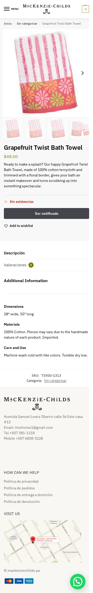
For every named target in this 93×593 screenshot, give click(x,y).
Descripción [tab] (14, 253)
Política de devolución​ (22, 501)
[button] (85, 9)
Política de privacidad (21, 481)
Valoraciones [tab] (18, 264)
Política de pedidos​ (19, 488)
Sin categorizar (27, 23)
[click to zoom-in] (46, 73)
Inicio (8, 23)
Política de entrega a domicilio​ (28, 494)
